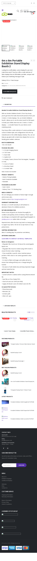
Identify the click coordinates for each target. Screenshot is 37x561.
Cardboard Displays (7, 480)
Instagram (7, 448)
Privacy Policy (5, 502)
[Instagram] (34, 3)
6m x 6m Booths (11, 85)
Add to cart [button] (14, 319)
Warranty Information (7, 496)
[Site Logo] (7, 14)
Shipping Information (7, 495)
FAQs (3, 486)
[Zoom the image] (10, 514)
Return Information (7, 500)
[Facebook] (31, 3)
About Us (4, 476)
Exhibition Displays (7, 478)
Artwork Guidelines (7, 504)
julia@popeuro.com (7, 219)
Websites (4, 484)
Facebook (3, 448)
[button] (3, 10)
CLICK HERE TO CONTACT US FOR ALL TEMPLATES (17, 238)
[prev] (31, 60)
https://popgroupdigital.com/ (19, 199)
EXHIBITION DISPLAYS (21, 85)
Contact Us (4, 488)
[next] (34, 60)
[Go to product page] (5, 344)
